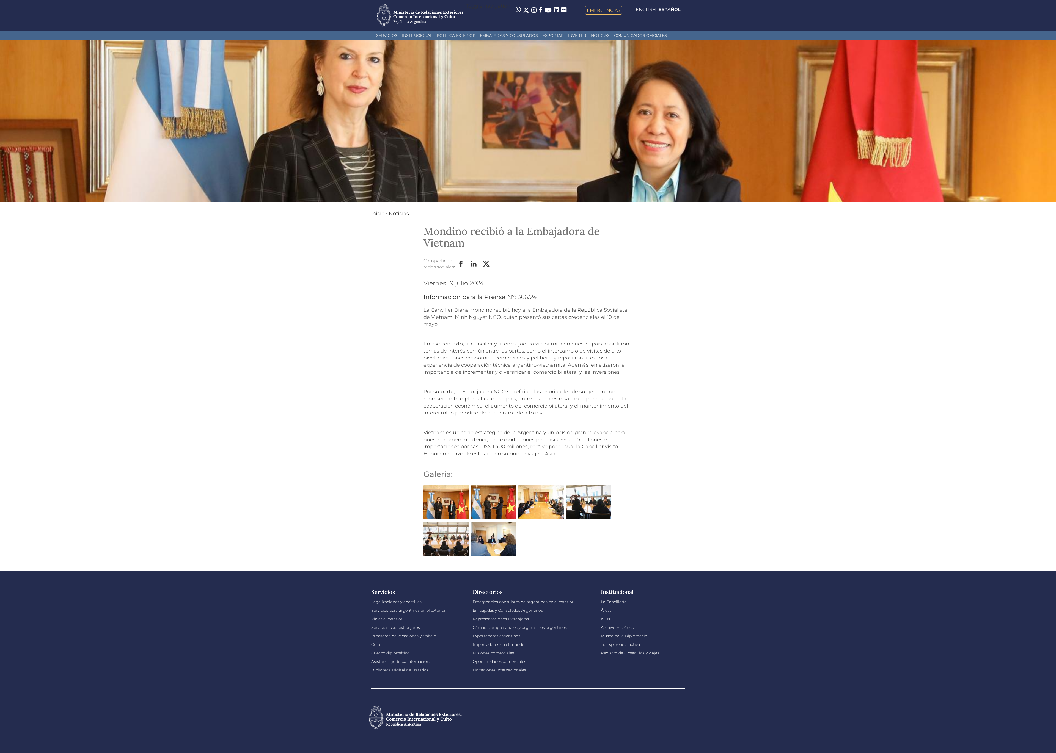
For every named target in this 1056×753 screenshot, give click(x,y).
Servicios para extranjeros (395, 627)
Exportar (553, 35)
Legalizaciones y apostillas (396, 601)
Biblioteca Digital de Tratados (399, 670)
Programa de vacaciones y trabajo (403, 635)
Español (670, 9)
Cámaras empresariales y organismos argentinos (520, 627)
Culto (376, 644)
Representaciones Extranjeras (501, 618)
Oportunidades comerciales (499, 661)
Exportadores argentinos (496, 635)
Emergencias (603, 10)
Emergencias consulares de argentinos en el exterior (523, 601)
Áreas (606, 610)
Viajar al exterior (387, 618)
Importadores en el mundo (498, 644)
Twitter (486, 264)
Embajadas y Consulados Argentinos (508, 610)
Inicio (377, 214)
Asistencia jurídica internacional (402, 661)
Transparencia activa (620, 644)
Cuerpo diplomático (390, 652)
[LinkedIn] (556, 10)
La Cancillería (613, 601)
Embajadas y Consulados (509, 35)
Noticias (600, 35)
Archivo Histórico (617, 627)
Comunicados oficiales (640, 35)
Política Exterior (456, 35)
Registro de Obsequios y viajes (630, 652)
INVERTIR (577, 35)
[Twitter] (526, 10)
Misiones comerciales (493, 652)
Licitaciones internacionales (499, 670)
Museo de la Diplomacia (624, 635)
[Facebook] (541, 10)
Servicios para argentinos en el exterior (408, 610)
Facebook (461, 264)
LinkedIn (474, 264)
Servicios (386, 35)
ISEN (605, 618)
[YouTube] (548, 10)
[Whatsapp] (518, 10)
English (646, 9)
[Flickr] (563, 10)
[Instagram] (534, 10)
